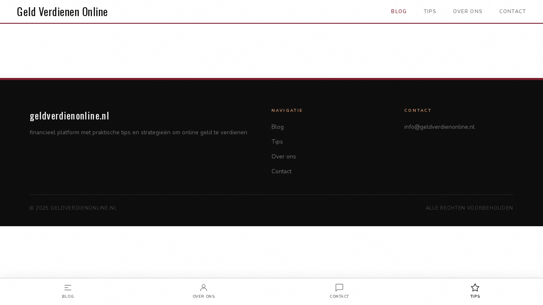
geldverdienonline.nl (69, 115)
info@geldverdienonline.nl (439, 127)
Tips (430, 11)
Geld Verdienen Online (62, 11)
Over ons (467, 11)
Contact (512, 11)
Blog (399, 11)
